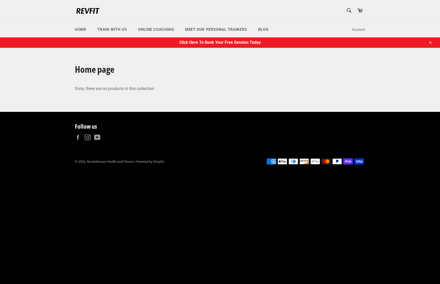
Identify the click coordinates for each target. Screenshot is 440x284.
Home (80, 29)
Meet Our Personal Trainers (216, 29)
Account (358, 29)
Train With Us (112, 29)
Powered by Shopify (149, 161)
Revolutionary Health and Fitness (110, 161)
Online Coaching (156, 29)
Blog (263, 29)
